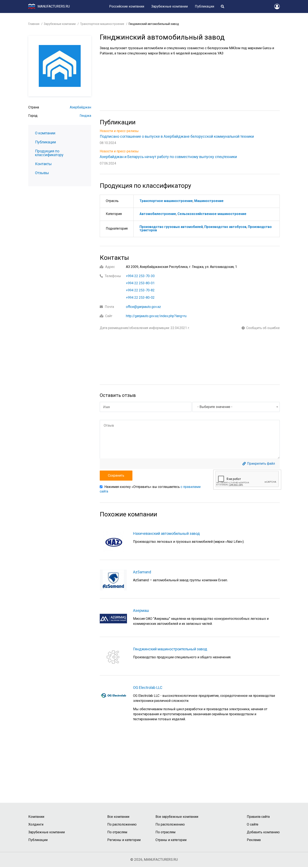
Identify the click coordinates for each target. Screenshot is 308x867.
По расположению (122, 824)
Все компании (118, 817)
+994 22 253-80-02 (140, 298)
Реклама (254, 840)
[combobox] (236, 407)
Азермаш (141, 610)
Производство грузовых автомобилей (171, 227)
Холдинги (35, 824)
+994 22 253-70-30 (140, 276)
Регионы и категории (124, 840)
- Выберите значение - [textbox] (214, 407)
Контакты (43, 164)
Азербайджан (80, 107)
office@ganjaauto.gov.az (143, 307)
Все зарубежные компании (176, 817)
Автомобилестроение (158, 214)
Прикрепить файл (261, 463)
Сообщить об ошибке (263, 328)
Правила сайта (258, 817)
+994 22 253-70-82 (140, 290)
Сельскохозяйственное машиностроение (211, 214)
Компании (36, 817)
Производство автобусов (225, 227)
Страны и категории (170, 840)
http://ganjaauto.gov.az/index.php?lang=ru (156, 316)
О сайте (252, 824)
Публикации (204, 6)
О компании (45, 133)
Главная (33, 24)
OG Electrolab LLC (147, 687)
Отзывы (42, 173)
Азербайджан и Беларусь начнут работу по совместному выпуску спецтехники (168, 156)
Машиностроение (209, 201)
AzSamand (142, 572)
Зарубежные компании (169, 6)
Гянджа (85, 116)
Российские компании (126, 6)
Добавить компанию (263, 832)
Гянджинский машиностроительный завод (170, 649)
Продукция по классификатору (49, 153)
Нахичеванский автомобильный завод (166, 533)
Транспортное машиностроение (102, 24)
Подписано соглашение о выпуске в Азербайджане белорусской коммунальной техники (177, 136)
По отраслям (117, 832)
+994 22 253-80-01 (140, 283)
